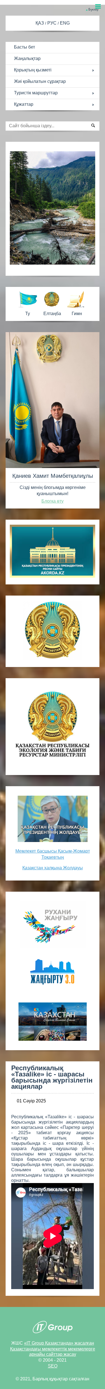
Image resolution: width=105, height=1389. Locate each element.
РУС (52, 23)
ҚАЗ (40, 23)
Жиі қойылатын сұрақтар (40, 81)
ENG (65, 23)
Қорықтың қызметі (33, 70)
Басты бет (24, 47)
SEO (52, 1366)
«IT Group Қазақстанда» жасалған (59, 1343)
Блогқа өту (52, 501)
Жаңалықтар (27, 58)
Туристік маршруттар (36, 92)
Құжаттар (23, 104)
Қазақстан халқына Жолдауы (52, 867)
